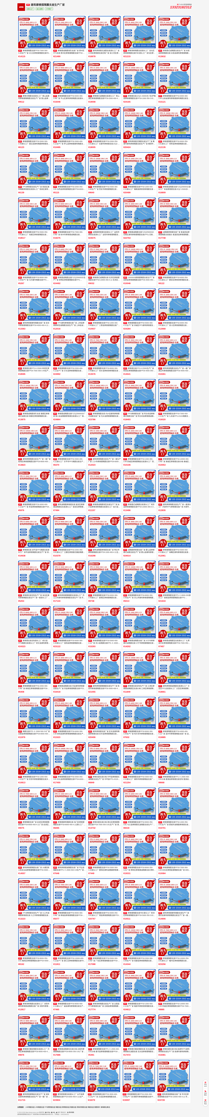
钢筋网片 (97, 1107)
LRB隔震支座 (39, 1107)
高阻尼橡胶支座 (82, 1107)
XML (53, 1112)
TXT (58, 1112)
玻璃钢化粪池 (105, 1107)
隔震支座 (59, 1107)
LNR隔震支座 (30, 1107)
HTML (48, 1112)
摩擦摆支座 (66, 1107)
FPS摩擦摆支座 (50, 1107)
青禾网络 (71, 1112)
